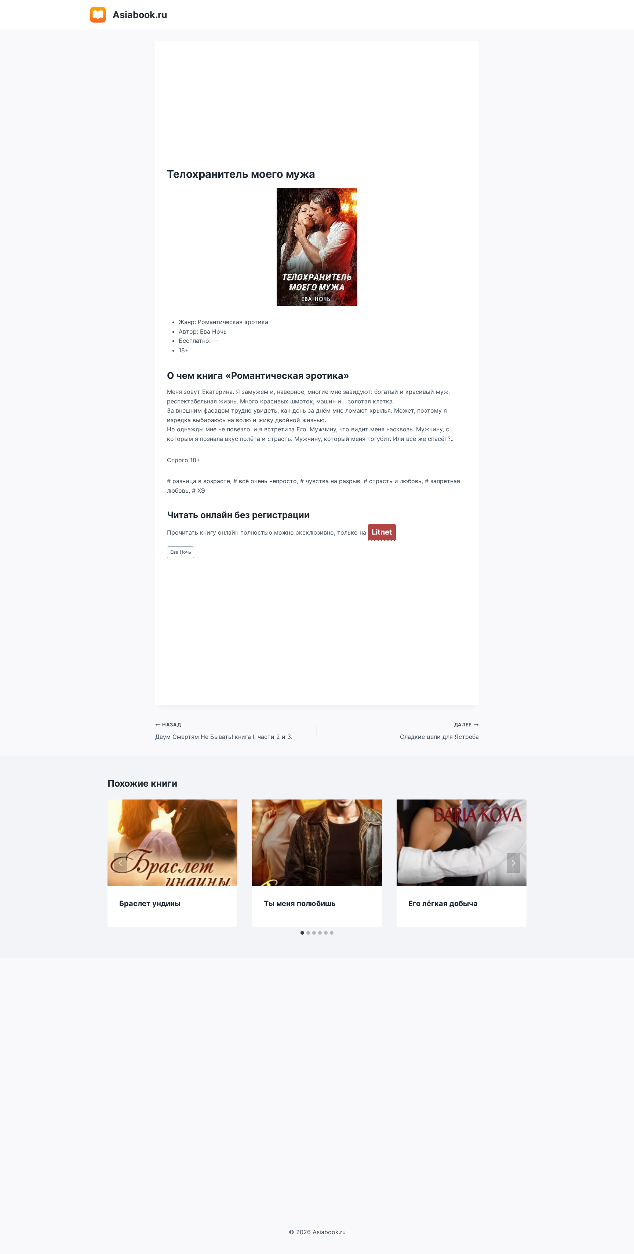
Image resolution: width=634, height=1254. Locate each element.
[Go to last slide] (120, 863)
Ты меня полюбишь (300, 903)
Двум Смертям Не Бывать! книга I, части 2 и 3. (223, 731)
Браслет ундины (150, 903)
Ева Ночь (180, 552)
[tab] (302, 933)
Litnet (382, 532)
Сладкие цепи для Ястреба (439, 731)
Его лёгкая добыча (443, 903)
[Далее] (513, 863)
